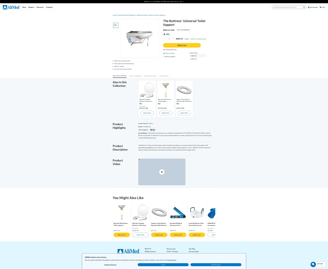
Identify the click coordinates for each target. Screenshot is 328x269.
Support (31, 7)
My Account (171, 249)
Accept (163, 264)
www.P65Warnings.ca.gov (148, 138)
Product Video (164, 76)
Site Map (192, 249)
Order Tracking (172, 251)
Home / (115, 15)
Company (49, 7)
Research (40, 7)
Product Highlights (135, 76)
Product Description (150, 76)
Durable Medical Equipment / (127, 15)
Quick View (147, 113)
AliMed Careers (150, 251)
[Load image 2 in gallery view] (115, 25)
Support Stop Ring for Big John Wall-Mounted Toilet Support (184, 100)
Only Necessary (216, 264)
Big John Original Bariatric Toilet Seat (145, 100)
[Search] (304, 7)
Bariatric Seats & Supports (157, 15)
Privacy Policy (171, 260)
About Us (148, 249)
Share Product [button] (170, 53)
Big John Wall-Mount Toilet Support (164, 100)
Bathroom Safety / (143, 15)
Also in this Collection (120, 75)
